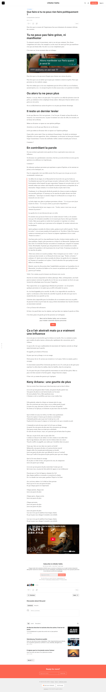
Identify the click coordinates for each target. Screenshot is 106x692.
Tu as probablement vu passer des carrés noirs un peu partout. (42, 631)
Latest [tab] (32, 623)
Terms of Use (60, 578)
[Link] (25, 36)
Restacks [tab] (36, 605)
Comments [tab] (30, 605)
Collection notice (63, 681)
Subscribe (94, 3)
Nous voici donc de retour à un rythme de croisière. (39, 652)
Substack (46, 689)
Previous (32, 595)
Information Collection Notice (52, 579)
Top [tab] (28, 623)
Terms (56, 681)
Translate (30, 9)
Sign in (101, 3)
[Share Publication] (88, 3)
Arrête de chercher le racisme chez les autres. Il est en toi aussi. (45, 628)
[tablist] (33, 605)
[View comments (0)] (33, 23)
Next (74, 595)
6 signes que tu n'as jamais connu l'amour (40, 650)
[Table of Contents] (2, 346)
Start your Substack (49, 685)
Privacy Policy (64, 579)
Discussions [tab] (38, 623)
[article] (53, 631)
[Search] (85, 3)
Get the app (60, 685)
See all (29, 660)
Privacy (52, 681)
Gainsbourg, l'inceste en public (37, 639)
